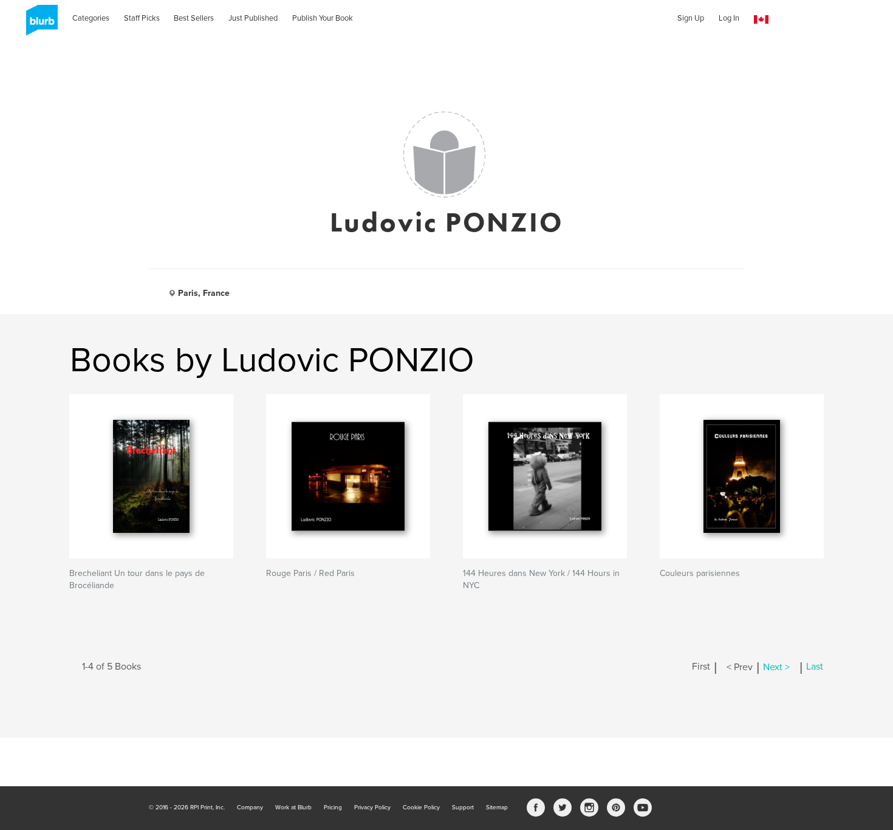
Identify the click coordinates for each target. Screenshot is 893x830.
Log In (729, 18)
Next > (776, 667)
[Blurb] (38, 24)
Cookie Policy (421, 807)
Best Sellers (194, 18)
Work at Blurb (293, 807)
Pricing (333, 807)
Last (814, 667)
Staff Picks (142, 18)
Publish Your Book (322, 18)
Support (463, 807)
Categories (90, 18)
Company (250, 807)
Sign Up (690, 18)
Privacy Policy (372, 807)
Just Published (253, 18)
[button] (761, 19)
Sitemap (497, 807)
